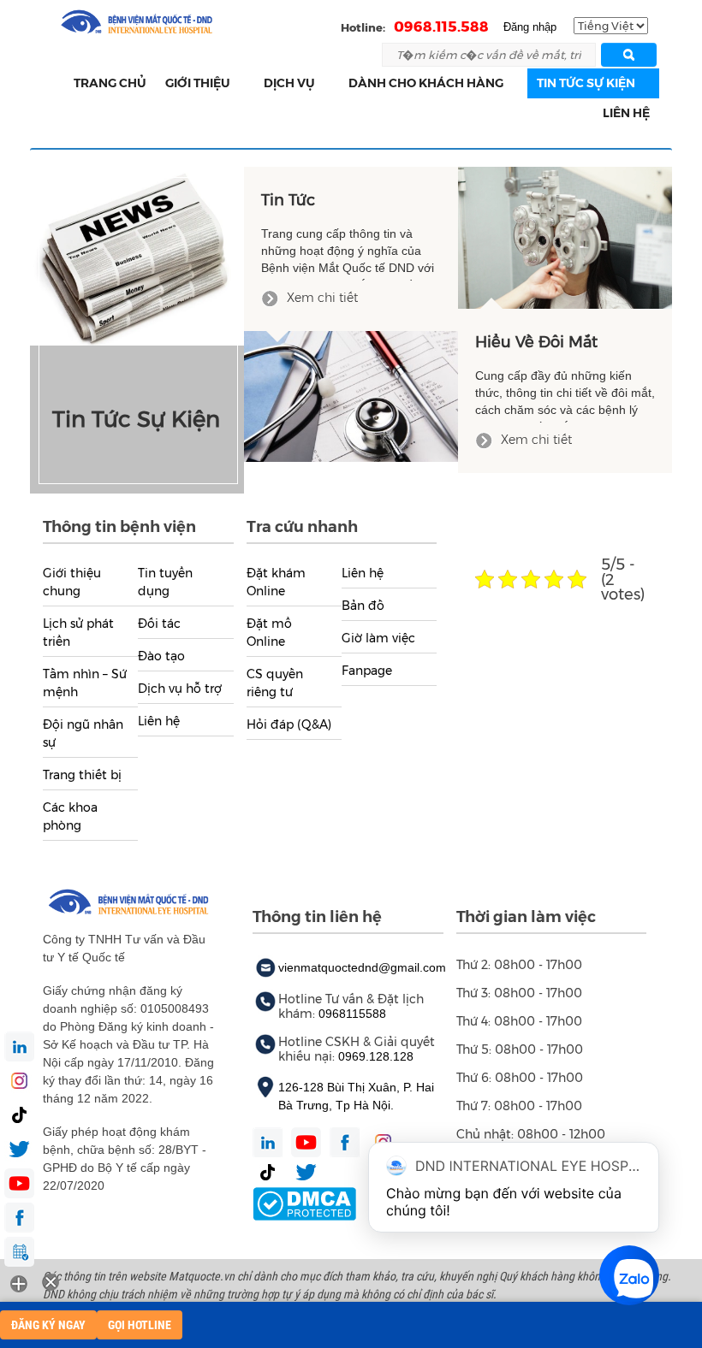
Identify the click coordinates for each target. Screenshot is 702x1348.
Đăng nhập (529, 27)
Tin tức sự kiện (586, 83)
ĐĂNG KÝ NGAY (48, 1325)
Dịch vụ (289, 83)
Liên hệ (626, 113)
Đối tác (159, 623)
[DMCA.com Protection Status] (304, 1202)
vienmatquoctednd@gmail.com (362, 967)
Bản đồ (363, 605)
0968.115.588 (441, 26)
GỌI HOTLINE (139, 1325)
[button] (240, 83)
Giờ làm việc (378, 638)
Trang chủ (110, 83)
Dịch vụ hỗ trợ (180, 688)
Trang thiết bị (82, 775)
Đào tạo (161, 656)
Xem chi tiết (320, 297)
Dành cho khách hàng (425, 83)
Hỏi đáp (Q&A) (289, 724)
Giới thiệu (197, 83)
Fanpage (367, 670)
